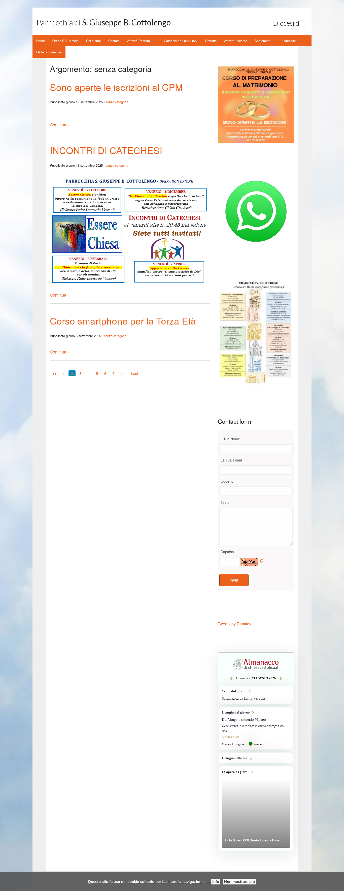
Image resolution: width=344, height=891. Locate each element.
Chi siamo (93, 40)
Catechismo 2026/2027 (180, 40)
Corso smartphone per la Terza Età (123, 320)
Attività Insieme (235, 40)
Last (134, 373)
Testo (225, 502)
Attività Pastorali (139, 40)
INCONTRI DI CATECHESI (106, 150)
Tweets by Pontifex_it (237, 624)
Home (40, 40)
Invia (234, 580)
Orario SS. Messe (65, 40)
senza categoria (117, 101)
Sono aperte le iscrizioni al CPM (116, 87)
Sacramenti (263, 40)
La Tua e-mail (232, 459)
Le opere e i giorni (256, 808)
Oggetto (227, 481)
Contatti (114, 40)
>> (123, 373)
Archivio (290, 40)
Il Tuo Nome (230, 438)
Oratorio (211, 40)
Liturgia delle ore (256, 758)
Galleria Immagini (49, 52)
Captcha (227, 551)
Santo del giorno (256, 695)
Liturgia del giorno (256, 728)
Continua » (60, 125)
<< (54, 373)
